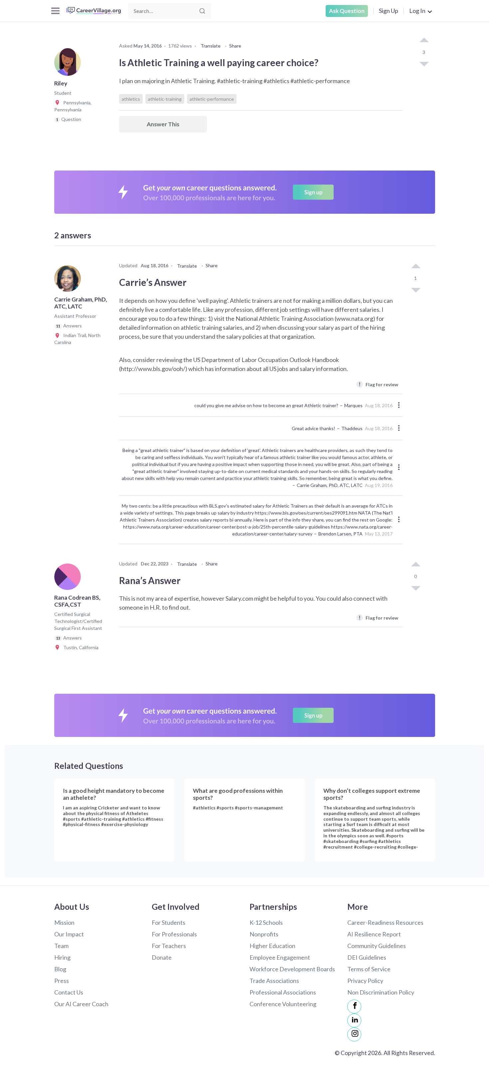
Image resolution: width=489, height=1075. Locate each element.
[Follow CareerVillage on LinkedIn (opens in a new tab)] (354, 1020)
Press (61, 980)
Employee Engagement (279, 957)
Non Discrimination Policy (380, 992)
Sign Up (388, 10)
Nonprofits (263, 934)
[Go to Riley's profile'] (69, 64)
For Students (168, 922)
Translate (211, 46)
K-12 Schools (266, 922)
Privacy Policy (365, 980)
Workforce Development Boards (292, 969)
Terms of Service (369, 969)
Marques (353, 405)
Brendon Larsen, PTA (340, 534)
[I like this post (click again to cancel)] (424, 41)
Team (61, 945)
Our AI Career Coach (81, 1004)
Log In (417, 10)
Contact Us (68, 992)
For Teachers (169, 945)
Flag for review (378, 384)
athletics (131, 99)
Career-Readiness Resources (385, 922)
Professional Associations (282, 992)
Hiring (62, 957)
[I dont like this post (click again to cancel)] (424, 63)
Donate (162, 957)
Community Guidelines (376, 945)
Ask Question (347, 10)
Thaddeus (352, 428)
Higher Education (272, 945)
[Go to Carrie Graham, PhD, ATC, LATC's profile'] (69, 280)
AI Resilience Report (374, 934)
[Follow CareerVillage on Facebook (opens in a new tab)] (354, 1007)
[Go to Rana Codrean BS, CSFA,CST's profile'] (69, 578)
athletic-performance (212, 99)
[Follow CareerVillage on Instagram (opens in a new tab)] (354, 1034)
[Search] (202, 11)
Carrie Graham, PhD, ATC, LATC (330, 485)
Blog (60, 969)
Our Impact (69, 934)
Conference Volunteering (282, 1004)
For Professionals (174, 934)
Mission (64, 922)
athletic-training (165, 99)
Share (235, 46)
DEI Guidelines (366, 957)
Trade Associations (274, 980)
